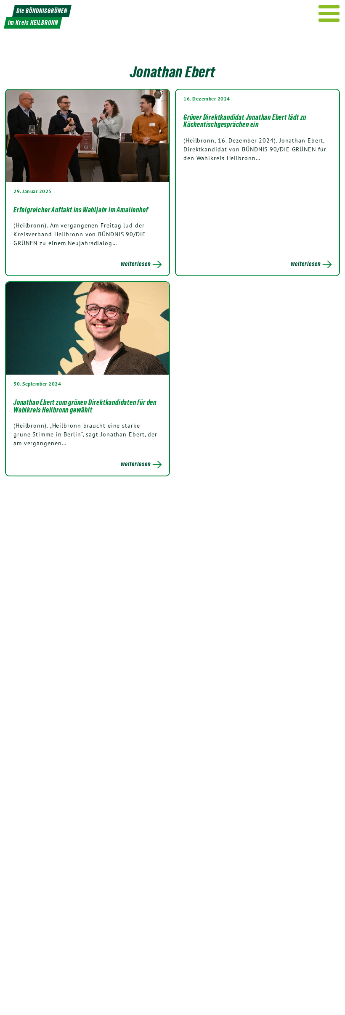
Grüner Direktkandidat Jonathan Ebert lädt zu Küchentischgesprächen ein (244, 121)
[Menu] (329, 13)
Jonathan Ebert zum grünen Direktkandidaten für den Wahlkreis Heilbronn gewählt (85, 406)
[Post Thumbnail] (87, 136)
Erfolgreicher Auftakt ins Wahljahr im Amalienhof (80, 210)
